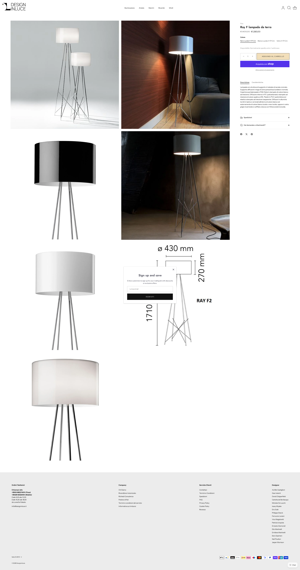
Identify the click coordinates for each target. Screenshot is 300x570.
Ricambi (161, 8)
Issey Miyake (276, 506)
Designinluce (21, 563)
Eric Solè (275, 510)
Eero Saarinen (277, 536)
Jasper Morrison (278, 542)
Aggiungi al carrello (273, 56)
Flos (241, 23)
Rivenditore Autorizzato (127, 493)
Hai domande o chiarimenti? (254, 125)
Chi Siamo (122, 490)
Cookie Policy (204, 506)
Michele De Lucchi (278, 503)
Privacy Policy (204, 503)
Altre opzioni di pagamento (264, 70)
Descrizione (244, 82)
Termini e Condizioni (206, 493)
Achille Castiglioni (278, 490)
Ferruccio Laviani (278, 516)
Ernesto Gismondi (278, 526)
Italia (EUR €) (16, 557)
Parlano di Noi (124, 500)
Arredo (141, 8)
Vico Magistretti (278, 519)
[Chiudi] (173, 269)
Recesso (202, 510)
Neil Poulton (276, 539)
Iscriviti (150, 297)
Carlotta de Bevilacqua (280, 500)
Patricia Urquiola (278, 523)
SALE (171, 8)
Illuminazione (129, 8)
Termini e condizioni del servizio (130, 503)
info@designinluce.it (19, 506)
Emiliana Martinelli (278, 532)
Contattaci (203, 490)
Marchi (151, 8)
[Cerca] (289, 8)
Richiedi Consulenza (126, 496)
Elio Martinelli (277, 529)
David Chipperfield (279, 496)
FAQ (200, 500)
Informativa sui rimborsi (127, 506)
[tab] (246, 82)
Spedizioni (247, 117)
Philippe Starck (277, 513)
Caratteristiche (257, 82)
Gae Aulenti (276, 493)
